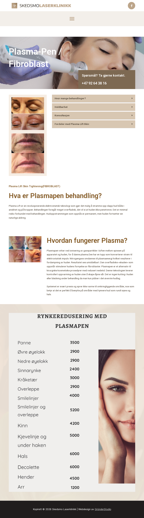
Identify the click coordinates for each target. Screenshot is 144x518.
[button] (72, 19)
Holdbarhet (61, 107)
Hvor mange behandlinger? (70, 98)
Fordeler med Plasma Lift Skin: (72, 124)
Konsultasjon (62, 115)
